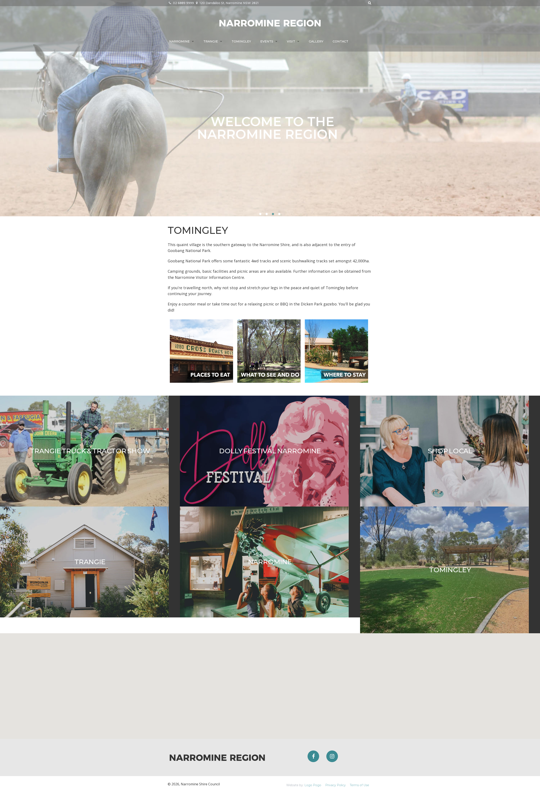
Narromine (179, 41)
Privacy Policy (335, 785)
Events (266, 41)
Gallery (316, 41)
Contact (340, 41)
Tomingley (241, 41)
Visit (291, 41)
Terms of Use (359, 785)
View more (90, 451)
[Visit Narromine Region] (270, 22)
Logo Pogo (312, 785)
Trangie (210, 41)
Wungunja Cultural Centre (272, 128)
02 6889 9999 (183, 3)
